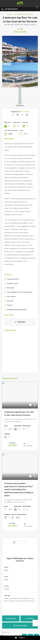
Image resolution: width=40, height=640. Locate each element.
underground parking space (17, 309)
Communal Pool (12, 279)
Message (7, 595)
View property (20, 403)
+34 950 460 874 (11, 9)
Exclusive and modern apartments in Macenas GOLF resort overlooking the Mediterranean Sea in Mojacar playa (18, 489)
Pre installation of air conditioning (19, 292)
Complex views (12, 283)
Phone (6, 586)
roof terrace (11, 296)
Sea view (10, 301)
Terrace (9, 305)
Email (6, 576)
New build (10, 288)
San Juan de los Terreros (24, 14)
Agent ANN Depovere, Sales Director (20, 559)
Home (9, 14)
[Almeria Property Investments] (20, 5)
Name (6, 567)
